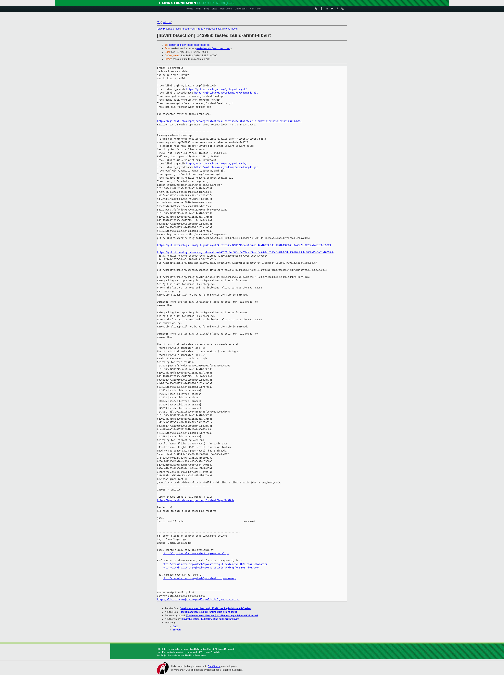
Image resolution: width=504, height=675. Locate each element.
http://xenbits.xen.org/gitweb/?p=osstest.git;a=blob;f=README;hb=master (211, 567)
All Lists (167, 22)
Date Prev (163, 28)
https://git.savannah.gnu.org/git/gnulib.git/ (216, 89)
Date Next (174, 28)
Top (159, 22)
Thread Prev (187, 28)
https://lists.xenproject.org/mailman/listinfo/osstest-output (198, 599)
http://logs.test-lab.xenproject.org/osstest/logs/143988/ (195, 500)
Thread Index (230, 28)
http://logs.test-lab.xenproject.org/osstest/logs (196, 553)
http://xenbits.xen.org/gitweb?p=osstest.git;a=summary (199, 578)
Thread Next (202, 28)
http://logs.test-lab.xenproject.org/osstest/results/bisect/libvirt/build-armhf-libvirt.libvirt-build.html (229, 121)
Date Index (215, 28)
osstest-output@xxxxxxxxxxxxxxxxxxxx (189, 45)
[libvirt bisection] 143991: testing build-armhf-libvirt (208, 612)
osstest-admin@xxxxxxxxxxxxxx (213, 48)
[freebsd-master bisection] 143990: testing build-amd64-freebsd (215, 608)
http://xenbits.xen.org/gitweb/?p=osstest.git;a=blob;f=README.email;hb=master (215, 564)
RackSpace (214, 666)
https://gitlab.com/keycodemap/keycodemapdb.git (226, 92)
